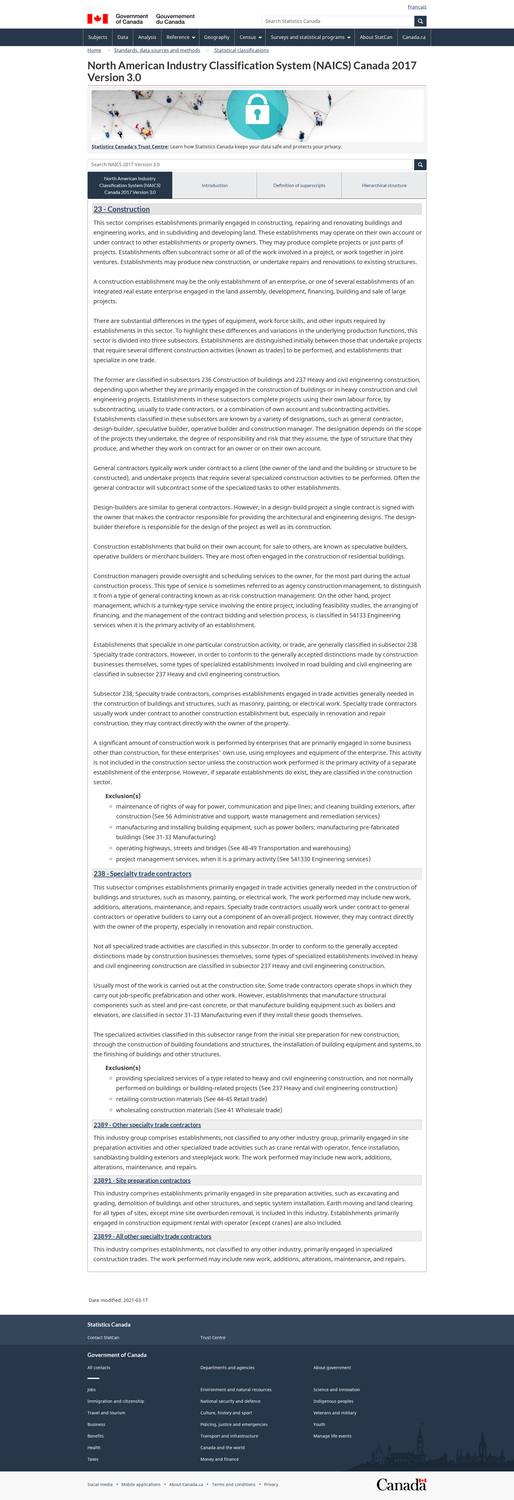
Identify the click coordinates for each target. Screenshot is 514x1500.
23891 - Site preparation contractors (142, 1180)
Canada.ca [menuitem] (414, 37)
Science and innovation (337, 1389)
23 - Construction (122, 209)
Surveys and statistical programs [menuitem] (308, 37)
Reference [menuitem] (178, 37)
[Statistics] (258, 116)
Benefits (95, 1436)
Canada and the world (222, 1447)
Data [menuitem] (122, 37)
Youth (319, 1424)
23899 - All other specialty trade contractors (152, 1236)
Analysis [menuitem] (147, 37)
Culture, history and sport (226, 1413)
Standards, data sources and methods (157, 50)
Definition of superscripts (299, 185)
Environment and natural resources (236, 1389)
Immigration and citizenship (115, 1401)
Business (96, 1424)
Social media (100, 1484)
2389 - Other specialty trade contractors (147, 1124)
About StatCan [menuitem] (376, 37)
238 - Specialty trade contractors (143, 874)
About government (332, 1367)
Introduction (215, 185)
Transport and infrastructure (229, 1436)
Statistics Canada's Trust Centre (129, 146)
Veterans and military (335, 1413)
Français (417, 7)
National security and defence (230, 1401)
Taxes (92, 1459)
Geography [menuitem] (216, 37)
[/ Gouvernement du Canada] (141, 20)
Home (94, 50)
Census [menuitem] (248, 37)
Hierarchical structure (384, 185)
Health (94, 1447)
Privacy (271, 1484)
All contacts (98, 1367)
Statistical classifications (241, 50)
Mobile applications (141, 1484)
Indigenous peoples (333, 1401)
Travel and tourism (106, 1413)
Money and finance (219, 1459)
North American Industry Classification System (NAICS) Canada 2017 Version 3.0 (130, 185)
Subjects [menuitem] (97, 37)
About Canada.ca (186, 1484)
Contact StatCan (103, 1337)
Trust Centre (212, 1337)
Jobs (91, 1389)
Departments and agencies (227, 1367)
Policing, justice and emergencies (234, 1424)
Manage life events (333, 1436)
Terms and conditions (234, 1484)
